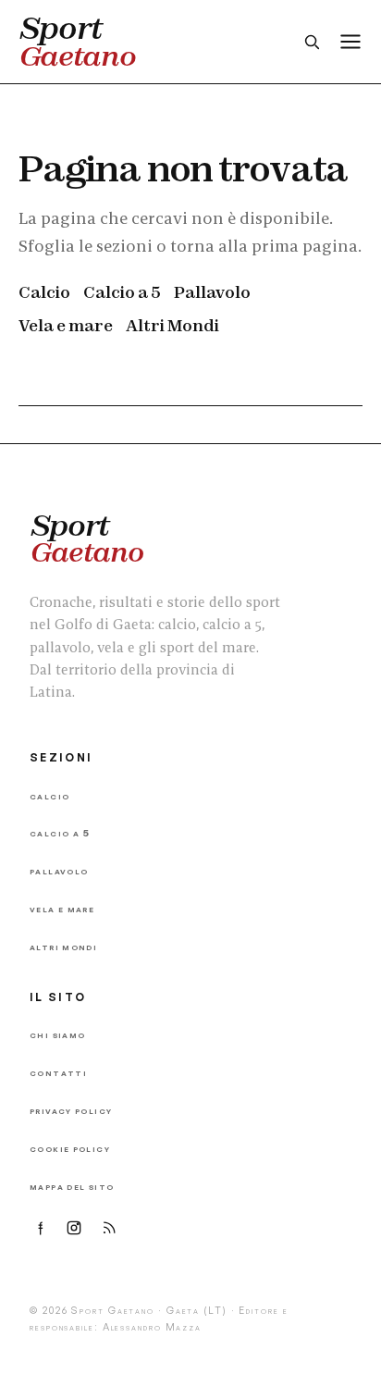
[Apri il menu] (350, 42)
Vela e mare (65, 325)
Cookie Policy (70, 1148)
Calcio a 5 (122, 292)
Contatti (58, 1072)
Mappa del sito (72, 1186)
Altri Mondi (172, 325)
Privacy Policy (71, 1110)
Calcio (44, 292)
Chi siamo (57, 1034)
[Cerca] (311, 41)
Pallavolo (212, 292)
